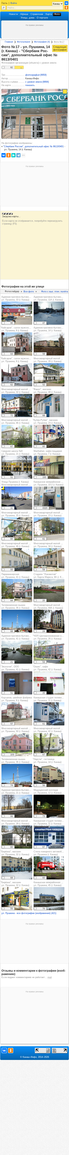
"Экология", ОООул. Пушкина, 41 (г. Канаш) (15, 668)
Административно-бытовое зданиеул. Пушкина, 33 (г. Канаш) (19, 298)
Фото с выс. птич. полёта (54, 291)
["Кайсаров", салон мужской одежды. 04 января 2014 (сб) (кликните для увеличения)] (16, 374)
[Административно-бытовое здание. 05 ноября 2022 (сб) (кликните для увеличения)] (49, 344)
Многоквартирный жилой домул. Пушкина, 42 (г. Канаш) (49, 730)
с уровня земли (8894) (37, 81)
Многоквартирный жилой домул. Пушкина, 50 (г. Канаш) (17, 730)
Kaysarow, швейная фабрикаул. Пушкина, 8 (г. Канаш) (16, 699)
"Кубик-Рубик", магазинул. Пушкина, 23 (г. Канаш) (47, 421)
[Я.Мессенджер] (13, 155)
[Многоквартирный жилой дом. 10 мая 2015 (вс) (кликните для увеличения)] (49, 374)
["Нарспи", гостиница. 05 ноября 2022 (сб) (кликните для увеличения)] (49, 775)
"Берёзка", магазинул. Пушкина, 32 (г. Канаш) (15, 853)
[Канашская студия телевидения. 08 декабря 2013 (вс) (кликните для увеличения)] (49, 713)
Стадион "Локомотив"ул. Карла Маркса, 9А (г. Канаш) (51, 575)
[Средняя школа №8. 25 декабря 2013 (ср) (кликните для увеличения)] (16, 467)
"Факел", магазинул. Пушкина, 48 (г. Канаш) (47, 390)
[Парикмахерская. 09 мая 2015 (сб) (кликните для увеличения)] (16, 590)
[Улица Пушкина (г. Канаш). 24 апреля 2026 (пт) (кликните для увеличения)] (16, 498)
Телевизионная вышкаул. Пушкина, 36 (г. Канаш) (15, 606)
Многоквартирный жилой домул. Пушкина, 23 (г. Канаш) (49, 514)
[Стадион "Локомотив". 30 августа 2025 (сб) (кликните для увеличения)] (49, 590)
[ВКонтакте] (3, 155)
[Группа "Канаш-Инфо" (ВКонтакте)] (66, 3)
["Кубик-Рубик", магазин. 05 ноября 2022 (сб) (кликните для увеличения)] (49, 436)
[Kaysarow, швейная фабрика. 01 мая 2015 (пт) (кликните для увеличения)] (16, 713)
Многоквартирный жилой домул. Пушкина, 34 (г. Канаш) (49, 545)
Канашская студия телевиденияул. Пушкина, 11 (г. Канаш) (51, 699)
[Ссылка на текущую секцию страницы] (20, 59)
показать (30, 85)
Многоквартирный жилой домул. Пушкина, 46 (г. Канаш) (17, 421)
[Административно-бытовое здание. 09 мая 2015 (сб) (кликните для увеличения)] (16, 313)
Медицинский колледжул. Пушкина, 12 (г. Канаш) (47, 791)
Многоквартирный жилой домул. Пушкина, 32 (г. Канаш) (17, 390)
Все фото (29, 291)
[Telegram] (18, 155)
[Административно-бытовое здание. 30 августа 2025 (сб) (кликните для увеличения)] (16, 652)
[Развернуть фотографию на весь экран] (65, 91)
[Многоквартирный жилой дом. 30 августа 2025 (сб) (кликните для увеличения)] (49, 621)
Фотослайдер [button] (12, 291)
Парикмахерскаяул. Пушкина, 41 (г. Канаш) (15, 575)
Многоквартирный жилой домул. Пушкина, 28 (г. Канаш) (49, 360)
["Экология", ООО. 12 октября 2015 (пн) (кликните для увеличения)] (16, 682)
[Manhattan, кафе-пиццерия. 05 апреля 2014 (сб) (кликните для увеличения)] (49, 467)
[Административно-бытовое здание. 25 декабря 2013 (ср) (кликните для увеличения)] (16, 806)
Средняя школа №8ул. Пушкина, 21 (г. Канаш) (15, 452)
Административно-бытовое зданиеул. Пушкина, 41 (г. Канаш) (19, 637)
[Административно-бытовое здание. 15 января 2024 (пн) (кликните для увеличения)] (49, 313)
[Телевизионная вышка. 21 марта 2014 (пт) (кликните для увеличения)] (16, 621)
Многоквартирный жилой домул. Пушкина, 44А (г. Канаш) (49, 606)
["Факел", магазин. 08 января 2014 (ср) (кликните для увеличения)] (49, 405)
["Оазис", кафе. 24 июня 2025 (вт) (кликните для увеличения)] (49, 682)
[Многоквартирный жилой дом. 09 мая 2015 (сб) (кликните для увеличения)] (16, 436)
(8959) (36, 75)
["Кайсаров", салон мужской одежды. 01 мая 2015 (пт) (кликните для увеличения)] (16, 344)
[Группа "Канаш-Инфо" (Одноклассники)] (66, 7)
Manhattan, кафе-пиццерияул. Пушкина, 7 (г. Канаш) (48, 452)
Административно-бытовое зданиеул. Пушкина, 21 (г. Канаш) (19, 791)
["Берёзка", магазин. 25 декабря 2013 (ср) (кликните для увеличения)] (16, 867)
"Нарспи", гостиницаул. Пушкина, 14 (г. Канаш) (47, 760)
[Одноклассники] (8, 155)
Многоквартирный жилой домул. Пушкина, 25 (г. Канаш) (17, 514)
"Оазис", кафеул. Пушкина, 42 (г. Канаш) (47, 668)
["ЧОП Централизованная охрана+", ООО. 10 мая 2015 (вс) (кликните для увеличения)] (49, 652)
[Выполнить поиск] (4, 8)
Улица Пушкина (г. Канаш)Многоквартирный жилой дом (17, 483)
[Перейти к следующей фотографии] (60, 48)
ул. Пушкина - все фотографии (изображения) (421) (28, 913)
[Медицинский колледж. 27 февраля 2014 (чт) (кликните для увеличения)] (49, 806)
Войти (13, 3)
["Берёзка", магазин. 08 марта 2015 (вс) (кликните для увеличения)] (16, 898)
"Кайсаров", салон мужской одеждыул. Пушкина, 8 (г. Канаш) (20, 329)
